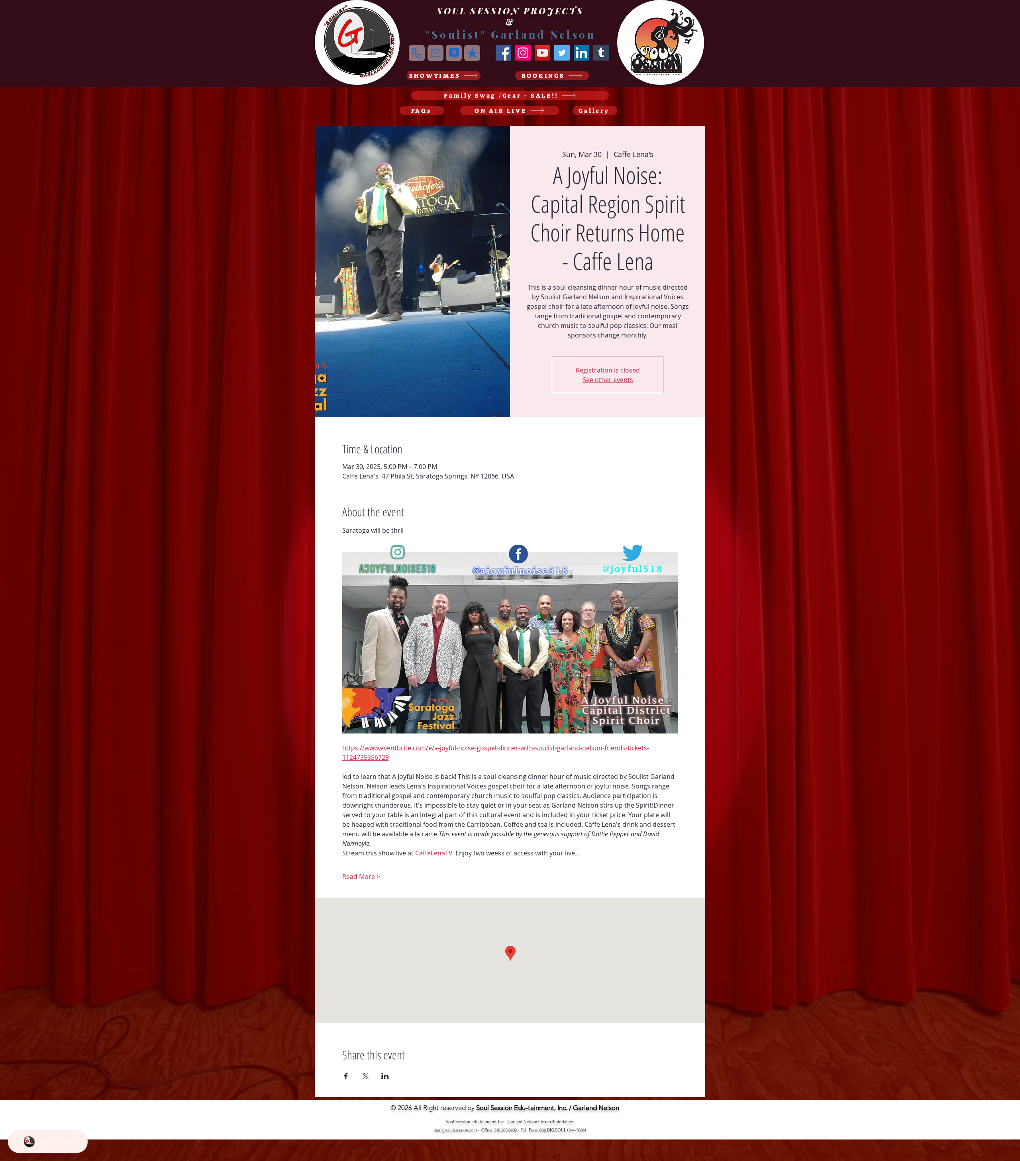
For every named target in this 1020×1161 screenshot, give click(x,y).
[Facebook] (503, 53)
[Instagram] (523, 53)
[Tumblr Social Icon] (601, 53)
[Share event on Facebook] (346, 1076)
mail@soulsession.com (455, 1130)
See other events (608, 379)
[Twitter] (562, 53)
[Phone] (417, 53)
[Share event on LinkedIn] (385, 1076)
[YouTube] (542, 53)
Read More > (361, 876)
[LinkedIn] (581, 53)
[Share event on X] (365, 1076)
